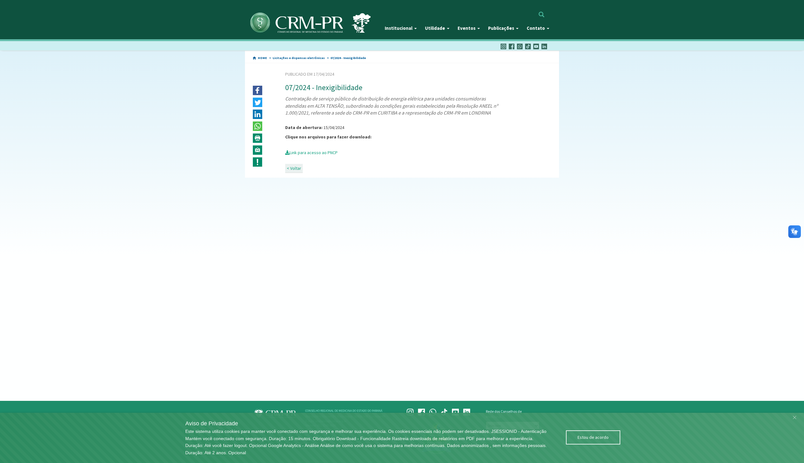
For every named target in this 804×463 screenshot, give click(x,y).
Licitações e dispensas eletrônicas (299, 58)
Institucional (398, 28)
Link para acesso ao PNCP (314, 152)
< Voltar (294, 168)
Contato (536, 28)
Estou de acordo (593, 437)
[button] (257, 90)
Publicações (501, 28)
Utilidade (435, 28)
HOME (262, 58)
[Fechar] (794, 416)
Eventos (466, 28)
